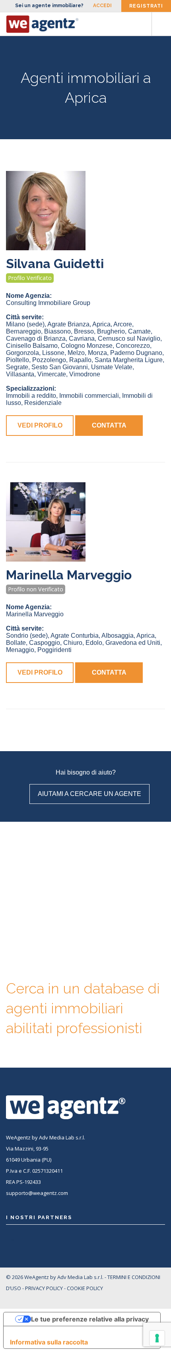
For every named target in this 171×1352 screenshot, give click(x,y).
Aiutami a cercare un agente (89, 793)
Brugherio (111, 331)
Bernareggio (23, 331)
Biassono (57, 331)
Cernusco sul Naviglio (129, 338)
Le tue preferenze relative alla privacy (90, 1319)
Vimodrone (84, 374)
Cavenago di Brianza (36, 338)
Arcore (122, 324)
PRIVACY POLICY (44, 1288)
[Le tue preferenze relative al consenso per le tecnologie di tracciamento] (157, 1338)
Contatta (109, 425)
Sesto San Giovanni (59, 367)
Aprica (101, 324)
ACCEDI (102, 5)
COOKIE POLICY (85, 1288)
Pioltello (17, 360)
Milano (25, 324)
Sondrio (27, 635)
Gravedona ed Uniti (132, 642)
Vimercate (51, 374)
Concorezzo (133, 345)
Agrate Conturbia (75, 635)
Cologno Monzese (87, 345)
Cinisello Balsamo (32, 345)
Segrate (17, 367)
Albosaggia (117, 635)
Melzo (76, 352)
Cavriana (82, 338)
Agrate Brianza (68, 324)
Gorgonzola (22, 352)
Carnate (139, 331)
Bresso (84, 331)
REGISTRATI (146, 6)
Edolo (94, 642)
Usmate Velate (111, 367)
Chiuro (72, 642)
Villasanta (20, 374)
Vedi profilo (39, 425)
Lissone (53, 352)
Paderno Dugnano (136, 352)
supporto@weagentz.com (37, 1193)
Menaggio (20, 649)
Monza (97, 352)
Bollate (16, 642)
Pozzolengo (49, 360)
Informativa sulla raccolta (49, 1342)
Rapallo (80, 360)
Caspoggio (44, 642)
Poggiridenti (54, 649)
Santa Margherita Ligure (129, 360)
